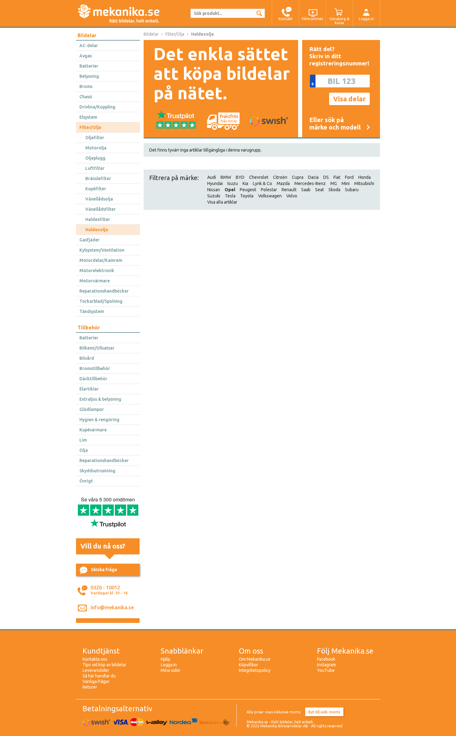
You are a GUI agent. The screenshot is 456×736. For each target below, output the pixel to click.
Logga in (169, 664)
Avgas (85, 55)
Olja (83, 450)
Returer (90, 687)
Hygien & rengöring (99, 419)
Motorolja (95, 147)
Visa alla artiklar (222, 202)
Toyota (246, 195)
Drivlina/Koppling (97, 106)
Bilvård (86, 358)
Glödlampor (91, 409)
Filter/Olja (90, 127)
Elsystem (88, 117)
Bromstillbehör (94, 368)
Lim (83, 440)
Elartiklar (89, 388)
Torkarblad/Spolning (101, 301)
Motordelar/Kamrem (100, 260)
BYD (240, 177)
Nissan (213, 189)
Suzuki (213, 195)
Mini (346, 183)
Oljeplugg (95, 158)
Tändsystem (91, 311)
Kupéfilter (95, 188)
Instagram (326, 664)
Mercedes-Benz (310, 183)
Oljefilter (94, 137)
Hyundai (215, 183)
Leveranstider (96, 670)
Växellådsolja (99, 198)
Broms (85, 86)
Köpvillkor (248, 664)
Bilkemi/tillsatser (96, 348)
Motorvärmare (94, 280)
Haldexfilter (97, 219)
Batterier (88, 66)
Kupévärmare (93, 429)
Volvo (291, 195)
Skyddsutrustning (97, 470)
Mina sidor (171, 670)
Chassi (85, 96)
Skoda (334, 189)
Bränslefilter (98, 178)
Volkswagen (270, 195)
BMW (226, 177)
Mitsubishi (364, 183)
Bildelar (87, 35)
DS (326, 177)
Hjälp (165, 659)
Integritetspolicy (254, 670)
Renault (289, 189)
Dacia (313, 177)
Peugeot (248, 189)
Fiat (336, 177)
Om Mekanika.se (254, 659)
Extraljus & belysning (100, 399)
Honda (364, 177)
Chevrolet (258, 177)
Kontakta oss (95, 659)
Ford (349, 177)
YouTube (326, 670)
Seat (319, 189)
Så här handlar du (99, 675)
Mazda (283, 183)
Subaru (352, 189)
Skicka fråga (104, 569)
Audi (211, 177)
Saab (306, 189)
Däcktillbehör (93, 378)
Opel (230, 189)
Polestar (269, 189)
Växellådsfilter (100, 209)
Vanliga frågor (96, 681)
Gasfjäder (89, 239)
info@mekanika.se (112, 607)
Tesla (230, 195)
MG (333, 183)
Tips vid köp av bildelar (104, 664)
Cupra (297, 177)
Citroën (280, 177)
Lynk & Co (262, 183)
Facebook (326, 659)
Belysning (89, 76)
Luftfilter (95, 168)
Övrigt (86, 480)
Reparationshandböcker (104, 291)
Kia (245, 183)
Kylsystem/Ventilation (101, 250)
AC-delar (88, 45)
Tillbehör (89, 327)
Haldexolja (96, 229)
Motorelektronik (96, 270)
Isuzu (232, 183)
